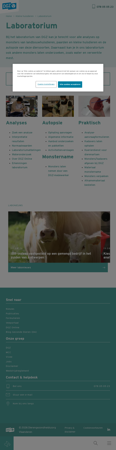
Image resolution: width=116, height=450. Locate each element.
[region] (58, 77)
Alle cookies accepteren (70, 84)
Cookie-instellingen (46, 84)
